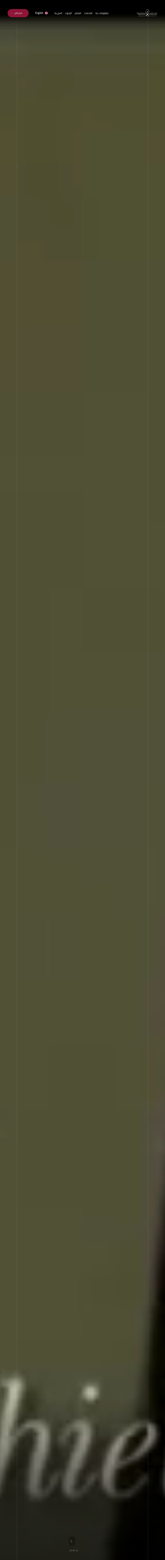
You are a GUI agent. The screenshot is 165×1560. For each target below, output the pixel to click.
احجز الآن (18, 13)
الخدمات (88, 13)
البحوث (68, 13)
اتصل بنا (58, 13)
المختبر (78, 13)
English (39, 12)
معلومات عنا (101, 13)
